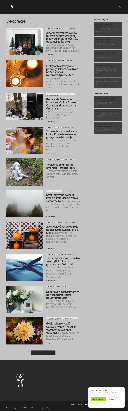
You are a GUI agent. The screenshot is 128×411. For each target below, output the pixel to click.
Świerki (64, 28)
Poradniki (57, 28)
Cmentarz (49, 94)
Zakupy (75, 318)
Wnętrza (60, 222)
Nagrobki (72, 94)
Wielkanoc (70, 60)
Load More (43, 352)
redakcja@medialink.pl (43, 408)
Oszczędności (68, 318)
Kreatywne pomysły (60, 60)
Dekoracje (50, 28)
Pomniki (80, 404)
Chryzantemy (50, 286)
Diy (55, 127)
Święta (59, 127)
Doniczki (65, 286)
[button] (120, 7)
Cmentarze (57, 94)
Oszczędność (58, 318)
